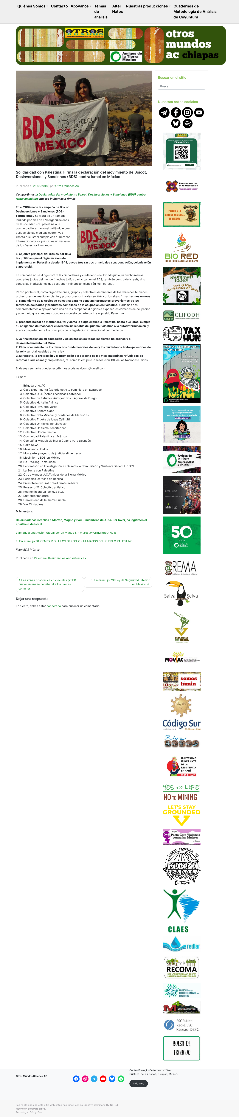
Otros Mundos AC (67, 186)
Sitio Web (138, 1083)
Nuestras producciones (147, 6)
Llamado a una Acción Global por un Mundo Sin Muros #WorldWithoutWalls (66, 532)
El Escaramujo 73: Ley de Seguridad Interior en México (120, 582)
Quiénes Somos (31, 6)
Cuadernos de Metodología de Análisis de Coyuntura (195, 11)
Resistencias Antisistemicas (67, 558)
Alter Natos (117, 9)
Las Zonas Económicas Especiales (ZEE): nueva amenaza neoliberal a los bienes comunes (47, 584)
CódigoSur (36, 1112)
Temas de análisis (101, 11)
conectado (54, 606)
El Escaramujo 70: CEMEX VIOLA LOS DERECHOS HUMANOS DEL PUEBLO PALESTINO (74, 541)
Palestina (40, 558)
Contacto (59, 6)
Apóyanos (80, 6)
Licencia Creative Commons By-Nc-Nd (95, 1104)
